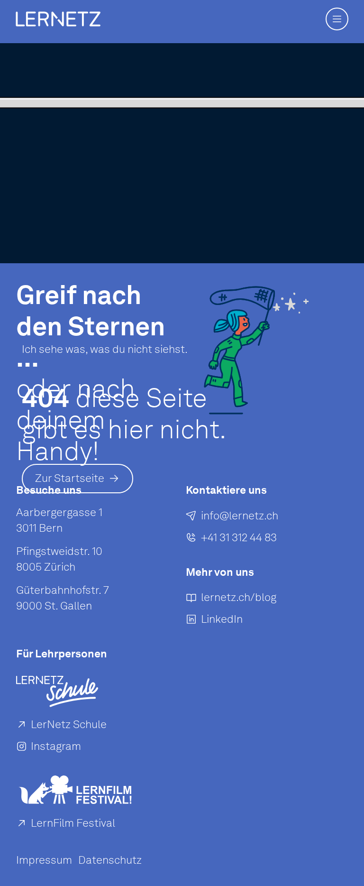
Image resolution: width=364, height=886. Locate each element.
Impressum (44, 860)
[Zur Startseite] (58, 19)
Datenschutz (110, 860)
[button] (337, 19)
